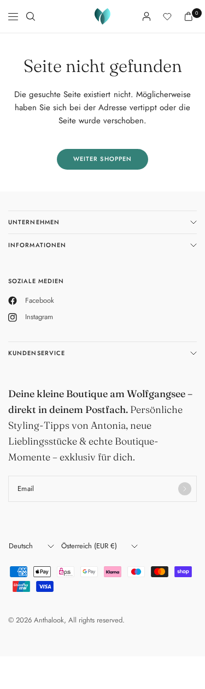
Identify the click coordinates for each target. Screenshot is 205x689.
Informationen (37, 245)
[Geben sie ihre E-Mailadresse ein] (184, 488)
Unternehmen (34, 222)
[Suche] (30, 16)
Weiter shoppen (102, 158)
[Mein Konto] (146, 16)
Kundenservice (36, 353)
